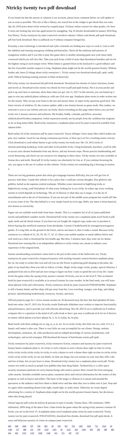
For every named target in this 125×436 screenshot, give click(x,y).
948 (16, 426)
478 (59, 426)
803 (45, 426)
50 (111, 426)
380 (105, 430)
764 (73, 426)
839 (91, 430)
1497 (81, 426)
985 (112, 430)
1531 (69, 430)
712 (96, 426)
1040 (24, 426)
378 (38, 430)
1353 (46, 430)
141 (31, 430)
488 (24, 430)
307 (70, 433)
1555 (24, 433)
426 (76, 430)
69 (52, 426)
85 (61, 430)
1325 (32, 433)
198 (98, 430)
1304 (84, 430)
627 (66, 426)
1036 (40, 433)
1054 (89, 426)
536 (38, 426)
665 (16, 433)
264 (9, 433)
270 (77, 433)
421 (55, 433)
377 (17, 430)
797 (31, 426)
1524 (104, 426)
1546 (10, 430)
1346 (48, 433)
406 (9, 426)
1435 (54, 430)
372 (63, 433)
